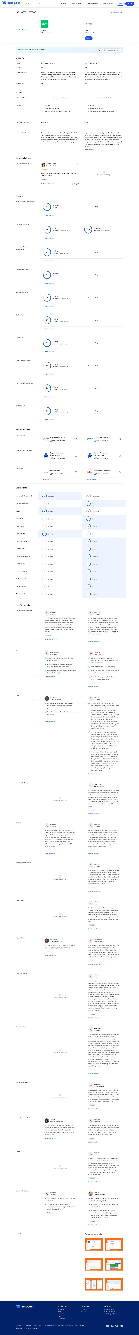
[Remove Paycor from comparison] (122, 21)
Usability (18, 511)
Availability (19, 518)
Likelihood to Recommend (24, 496)
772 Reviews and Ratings (91, 32)
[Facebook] (112, 1326)
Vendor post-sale (21, 586)
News (59, 1316)
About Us (61, 1309)
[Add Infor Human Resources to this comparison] (120, 472)
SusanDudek (97, 1084)
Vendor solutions (76, 4)
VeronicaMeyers (51, 164)
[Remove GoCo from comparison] (78, 21)
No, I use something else (111, 50)
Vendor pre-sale (21, 594)
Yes (99, 50)
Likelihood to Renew (22, 503)
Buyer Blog (84, 1311)
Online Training (20, 549)
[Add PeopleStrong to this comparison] (76, 472)
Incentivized (44, 179)
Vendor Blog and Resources (112, 1314)
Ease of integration (21, 571)
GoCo (43, 30)
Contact (88, 38)
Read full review (50, 639)
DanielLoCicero (97, 784)
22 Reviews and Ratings (46, 32)
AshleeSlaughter (98, 939)
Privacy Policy (37, 1325)
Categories (63, 4)
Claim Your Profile (109, 1311)
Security (28, 1325)
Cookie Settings (79, 1325)
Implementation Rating (23, 556)
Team (60, 1311)
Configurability (20, 564)
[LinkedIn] (121, 1326)
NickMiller (96, 1192)
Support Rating (20, 534)
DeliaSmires (97, 652)
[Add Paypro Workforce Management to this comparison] (76, 456)
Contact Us (61, 1318)
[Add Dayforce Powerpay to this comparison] (76, 439)
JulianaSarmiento (54, 652)
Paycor (88, 30)
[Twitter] (116, 1326)
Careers (60, 1314)
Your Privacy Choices (49, 1325)
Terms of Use (20, 1325)
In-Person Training (21, 541)
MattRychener (53, 697)
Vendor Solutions (109, 1309)
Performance (20, 526)
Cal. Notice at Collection (65, 1325)
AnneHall (52, 1119)
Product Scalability (21, 579)
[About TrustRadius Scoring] (42, 63)
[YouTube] (107, 1326)
